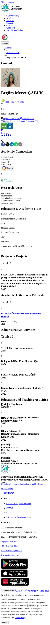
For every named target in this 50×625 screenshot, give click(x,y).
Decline (31, 606)
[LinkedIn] (12, 144)
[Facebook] (3, 144)
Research (10, 20)
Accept (5, 623)
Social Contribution (14, 30)
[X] (7, 144)
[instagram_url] (6, 493)
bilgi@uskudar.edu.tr (10, 541)
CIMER (9, 513)
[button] (7, 157)
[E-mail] (20, 144)
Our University (12, 16)
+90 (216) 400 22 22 (10, 546)
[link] (25, 315)
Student (9, 23)
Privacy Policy (7, 488)
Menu (6, 43)
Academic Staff (12, 52)
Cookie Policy (20, 618)
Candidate (10, 28)
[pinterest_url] (13, 493)
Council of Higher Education (18, 503)
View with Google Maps (11, 550)
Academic (10, 18)
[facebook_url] (2, 493)
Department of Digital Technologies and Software (22, 484)
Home (9, 48)
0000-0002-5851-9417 (14, 102)
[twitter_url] (4, 493)
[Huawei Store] (15, 585)
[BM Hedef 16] (10, 128)
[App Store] (14, 576)
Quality (9, 25)
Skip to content (7, 2)
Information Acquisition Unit (18, 517)
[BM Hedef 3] (4, 128)
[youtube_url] (8, 493)
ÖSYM (9, 508)
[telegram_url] (11, 493)
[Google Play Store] (14, 568)
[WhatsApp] (16, 144)
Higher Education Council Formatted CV (20, 121)
